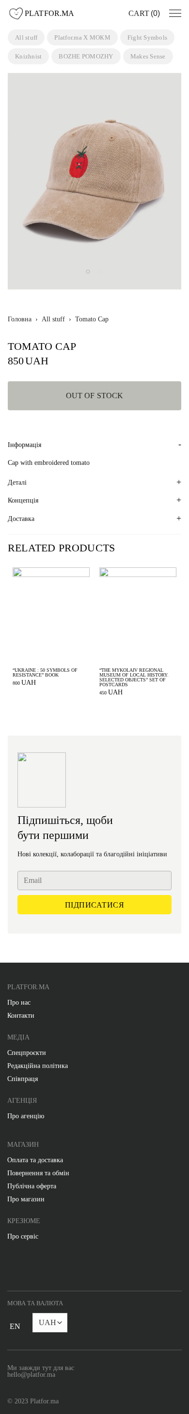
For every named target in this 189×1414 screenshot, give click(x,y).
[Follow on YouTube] (70, 1267)
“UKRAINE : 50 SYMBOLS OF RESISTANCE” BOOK (45, 673)
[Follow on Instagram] (30, 1267)
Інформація (24, 444)
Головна (20, 319)
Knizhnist (28, 56)
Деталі (17, 482)
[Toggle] (15, 1332)
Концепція (23, 500)
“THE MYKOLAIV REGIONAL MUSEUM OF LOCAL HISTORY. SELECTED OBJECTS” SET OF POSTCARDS (134, 677)
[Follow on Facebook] (11, 1267)
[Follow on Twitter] (50, 1267)
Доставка (21, 518)
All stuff (26, 37)
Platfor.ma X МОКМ (82, 37)
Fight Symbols (147, 37)
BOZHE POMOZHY (86, 56)
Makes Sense (148, 56)
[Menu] (175, 14)
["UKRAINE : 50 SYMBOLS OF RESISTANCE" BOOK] (51, 615)
